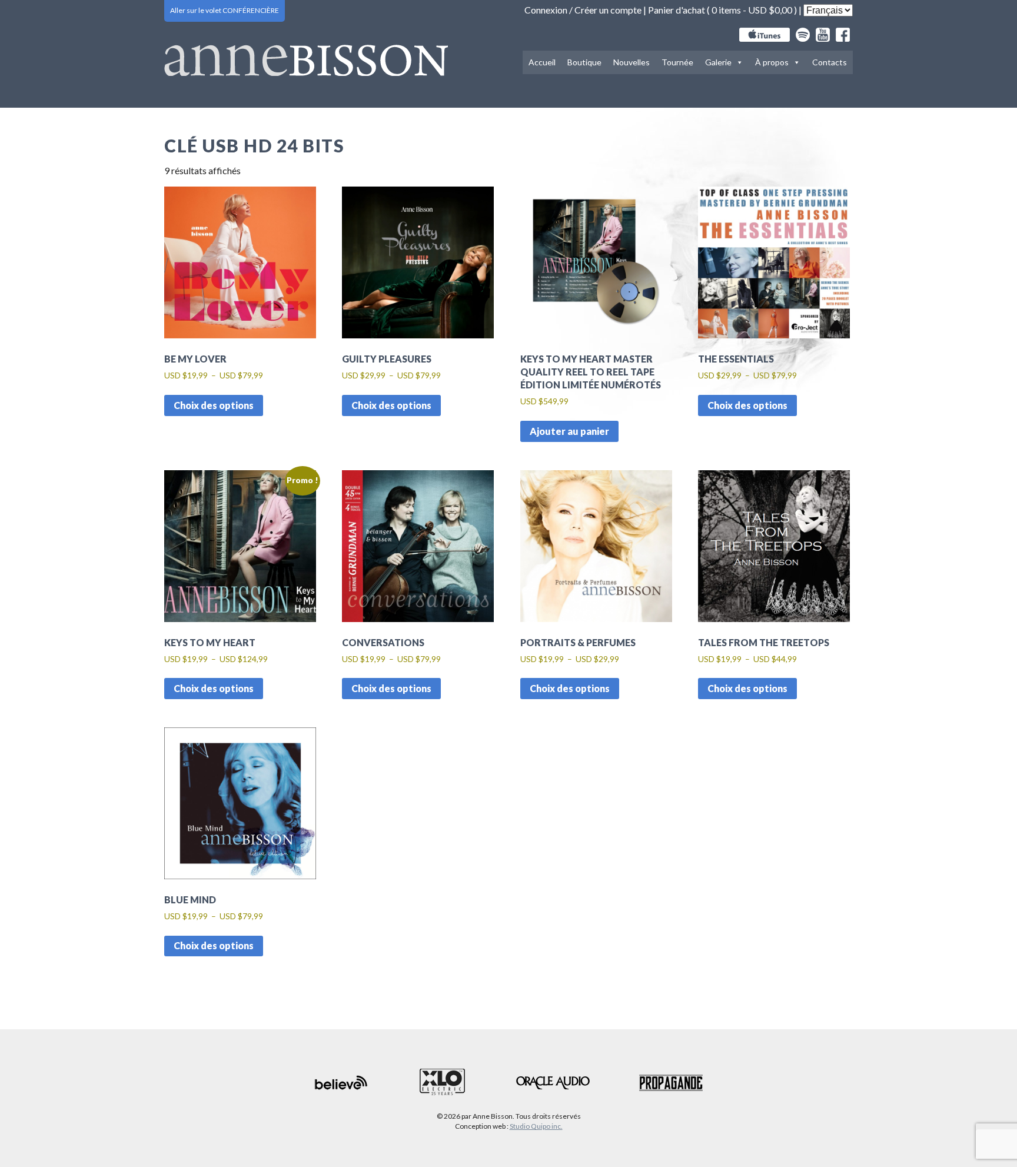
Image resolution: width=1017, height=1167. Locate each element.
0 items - (752, 9)
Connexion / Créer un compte (583, 9)
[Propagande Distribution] (671, 1082)
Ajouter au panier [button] (569, 431)
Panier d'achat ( (680, 9)
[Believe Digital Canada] (341, 1082)
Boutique (584, 62)
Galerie (718, 62)
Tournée (677, 62)
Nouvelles (631, 62)
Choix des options (214, 405)
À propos (772, 62)
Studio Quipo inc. (536, 1126)
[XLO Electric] (442, 1082)
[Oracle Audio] (553, 1082)
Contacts (829, 62)
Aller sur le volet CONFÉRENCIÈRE (224, 10)
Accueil (542, 62)
